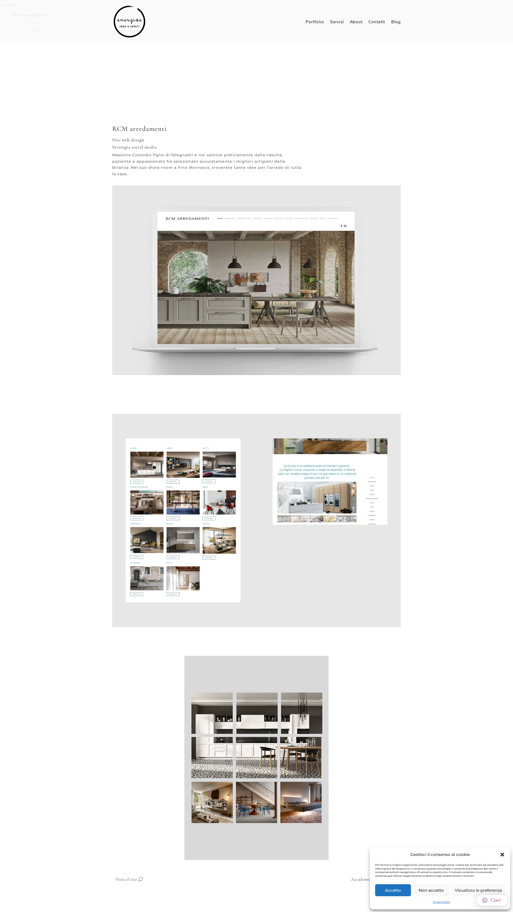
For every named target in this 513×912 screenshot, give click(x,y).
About (356, 23)
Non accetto (431, 890)
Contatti (376, 23)
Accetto (393, 890)
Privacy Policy (441, 902)
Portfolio (315, 23)
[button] (502, 854)
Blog (396, 23)
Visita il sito (126, 879)
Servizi (337, 23)
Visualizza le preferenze (478, 890)
